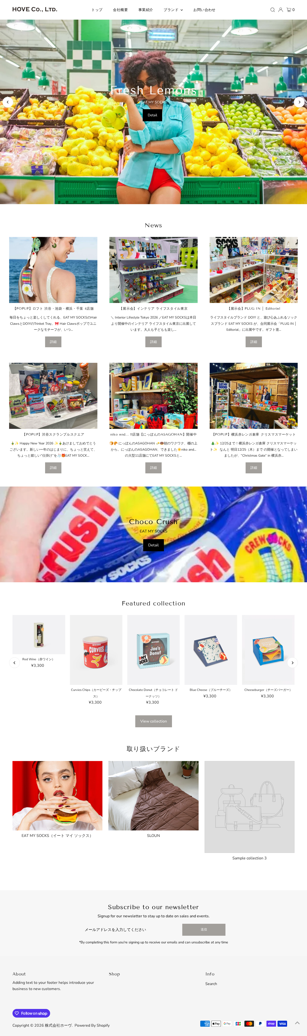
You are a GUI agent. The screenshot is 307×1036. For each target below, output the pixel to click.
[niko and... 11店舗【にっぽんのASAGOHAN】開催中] (153, 396)
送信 (204, 929)
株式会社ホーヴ (58, 1025)
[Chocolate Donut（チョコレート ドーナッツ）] (153, 650)
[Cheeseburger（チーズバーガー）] (268, 650)
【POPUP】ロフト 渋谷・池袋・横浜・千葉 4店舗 (53, 309)
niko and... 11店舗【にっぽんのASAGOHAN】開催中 (153, 434)
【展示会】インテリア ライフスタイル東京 (153, 309)
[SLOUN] (153, 795)
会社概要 (120, 9)
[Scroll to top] (297, 1023)
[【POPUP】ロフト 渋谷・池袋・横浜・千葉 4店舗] (53, 270)
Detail (152, 115)
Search (211, 983)
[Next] (299, 102)
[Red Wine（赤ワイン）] (38, 634)
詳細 (53, 342)
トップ (96, 9)
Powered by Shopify (92, 1025)
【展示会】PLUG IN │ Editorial (253, 309)
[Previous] (7, 102)
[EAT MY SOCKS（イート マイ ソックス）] (57, 795)
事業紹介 (145, 9)
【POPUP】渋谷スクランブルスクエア (53, 434)
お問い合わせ (204, 9)
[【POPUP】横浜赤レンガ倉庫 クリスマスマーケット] (254, 396)
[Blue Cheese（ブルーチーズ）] (211, 650)
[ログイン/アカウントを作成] (280, 10)
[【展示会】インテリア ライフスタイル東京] (153, 270)
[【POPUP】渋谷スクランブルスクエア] (53, 396)
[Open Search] (273, 10)
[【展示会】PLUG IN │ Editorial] (254, 270)
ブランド (171, 9)
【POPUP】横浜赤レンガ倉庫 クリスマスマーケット (254, 434)
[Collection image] (250, 807)
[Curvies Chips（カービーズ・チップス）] (96, 650)
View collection (153, 721)
